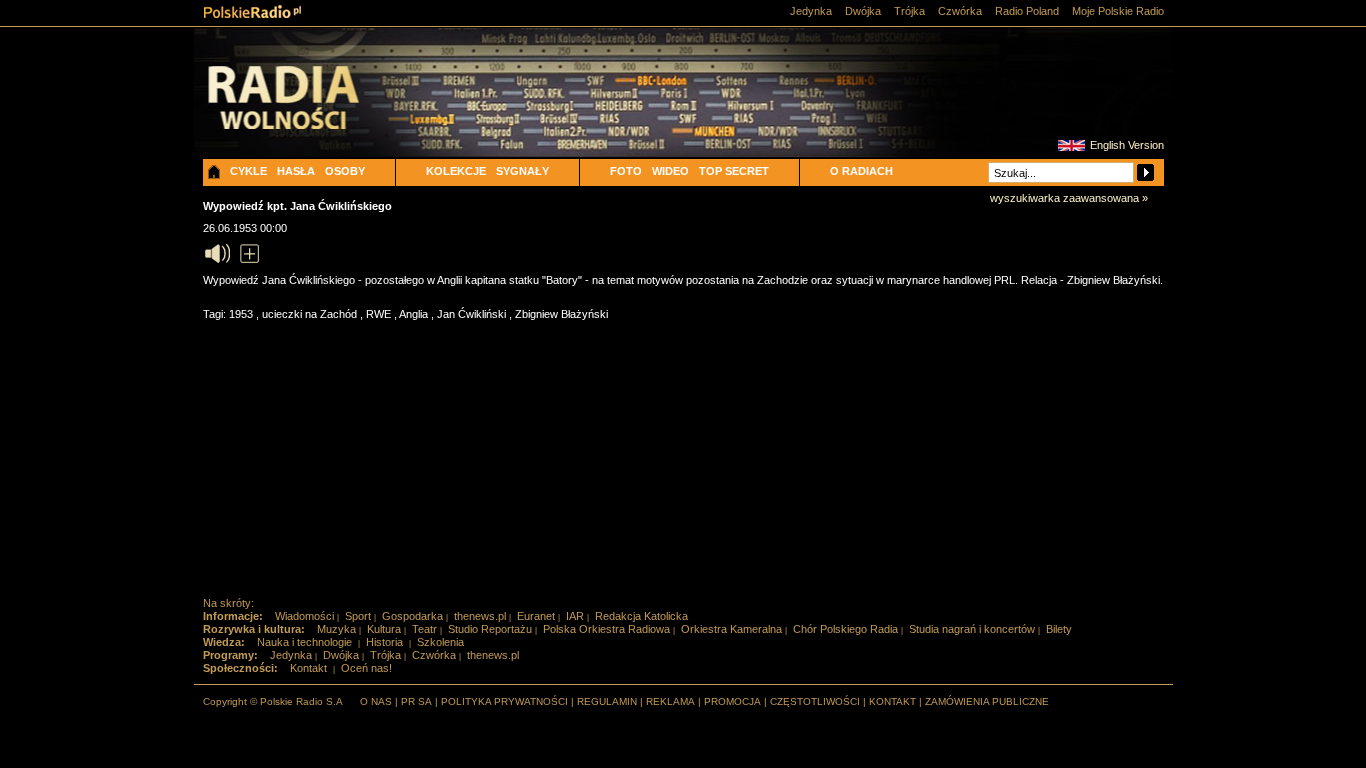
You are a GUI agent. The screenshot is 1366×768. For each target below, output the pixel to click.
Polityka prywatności (504, 701)
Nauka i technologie (304, 642)
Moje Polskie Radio (1118, 11)
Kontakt (308, 668)
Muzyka (336, 629)
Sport (358, 616)
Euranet (536, 616)
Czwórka (960, 11)
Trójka (909, 11)
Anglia (415, 314)
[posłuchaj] (217, 253)
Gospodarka (412, 616)
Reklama (670, 701)
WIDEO (670, 171)
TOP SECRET (734, 171)
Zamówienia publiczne (987, 701)
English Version (1127, 145)
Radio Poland (1027, 11)
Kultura (384, 629)
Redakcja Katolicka (641, 616)
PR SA (416, 701)
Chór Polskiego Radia (845, 629)
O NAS (376, 701)
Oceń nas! (366, 668)
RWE (380, 314)
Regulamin (607, 701)
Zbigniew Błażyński (561, 314)
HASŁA (296, 171)
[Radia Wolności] (314, 114)
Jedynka (811, 11)
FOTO (626, 171)
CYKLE (248, 171)
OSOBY (345, 171)
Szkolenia (440, 642)
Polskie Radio (252, 11)
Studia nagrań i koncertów (972, 629)
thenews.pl (480, 616)
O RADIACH (861, 171)
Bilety (1059, 629)
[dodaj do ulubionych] (249, 253)
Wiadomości (304, 616)
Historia (384, 642)
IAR (575, 616)
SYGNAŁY (522, 171)
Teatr (424, 629)
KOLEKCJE (456, 171)
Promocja (732, 701)
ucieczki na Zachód (311, 314)
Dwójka (863, 11)
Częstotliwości (815, 701)
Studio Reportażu (490, 629)
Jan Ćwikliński (473, 314)
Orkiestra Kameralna (731, 629)
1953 (242, 314)
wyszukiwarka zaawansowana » (1069, 198)
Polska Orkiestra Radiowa (606, 629)
